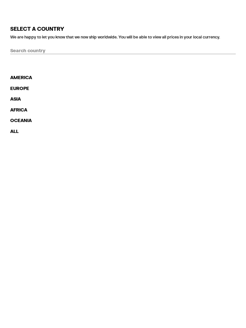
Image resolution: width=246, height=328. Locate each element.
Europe (19, 88)
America (21, 77)
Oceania (21, 120)
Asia (15, 99)
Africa (18, 109)
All (14, 131)
